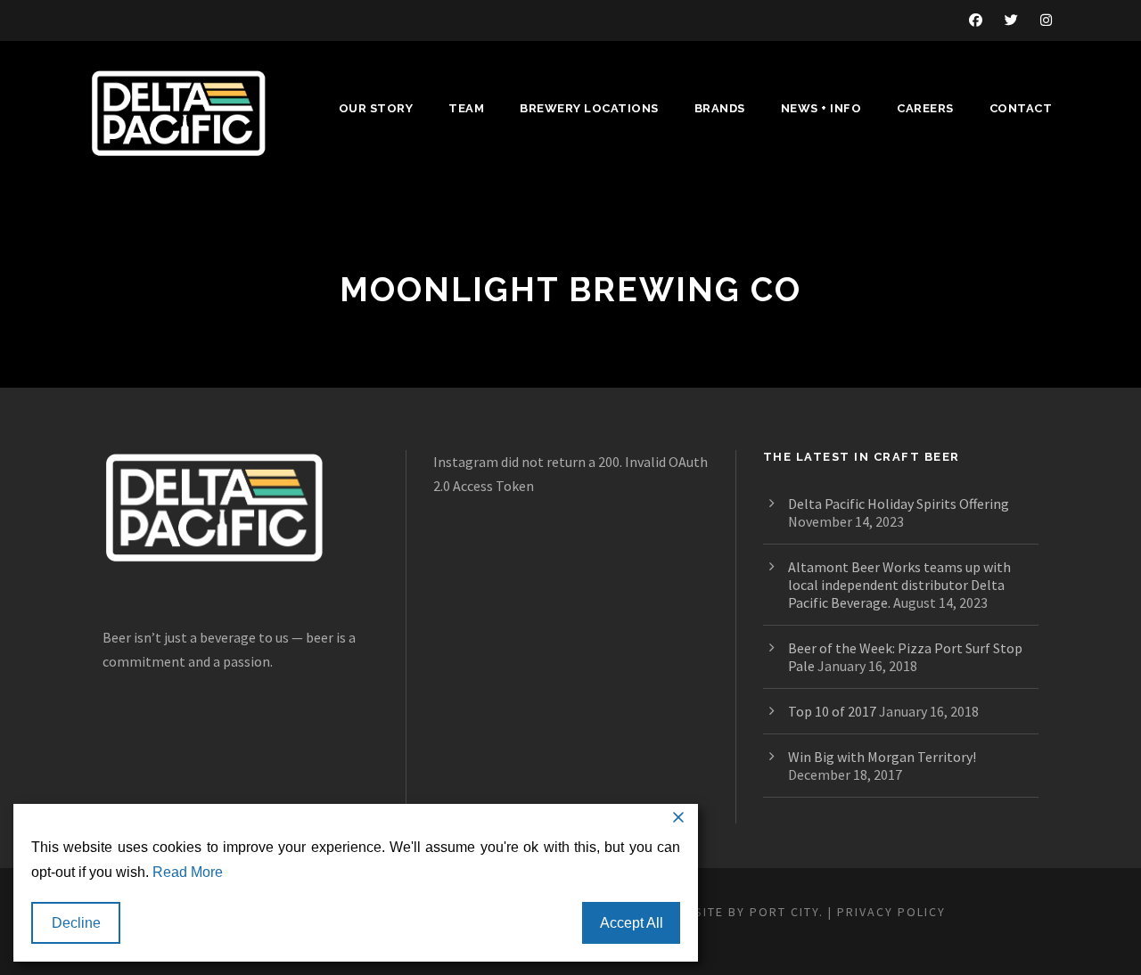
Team (466, 108)
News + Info (821, 108)
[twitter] (1011, 20)
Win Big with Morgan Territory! (882, 757)
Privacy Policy (891, 912)
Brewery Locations (589, 108)
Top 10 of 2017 (832, 711)
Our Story (376, 108)
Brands (719, 108)
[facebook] (975, 20)
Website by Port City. (745, 912)
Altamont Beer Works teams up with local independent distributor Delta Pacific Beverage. (899, 584)
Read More (187, 872)
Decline (76, 922)
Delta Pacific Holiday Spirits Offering (898, 503)
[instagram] (1046, 20)
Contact (1021, 108)
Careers (925, 108)
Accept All (631, 922)
